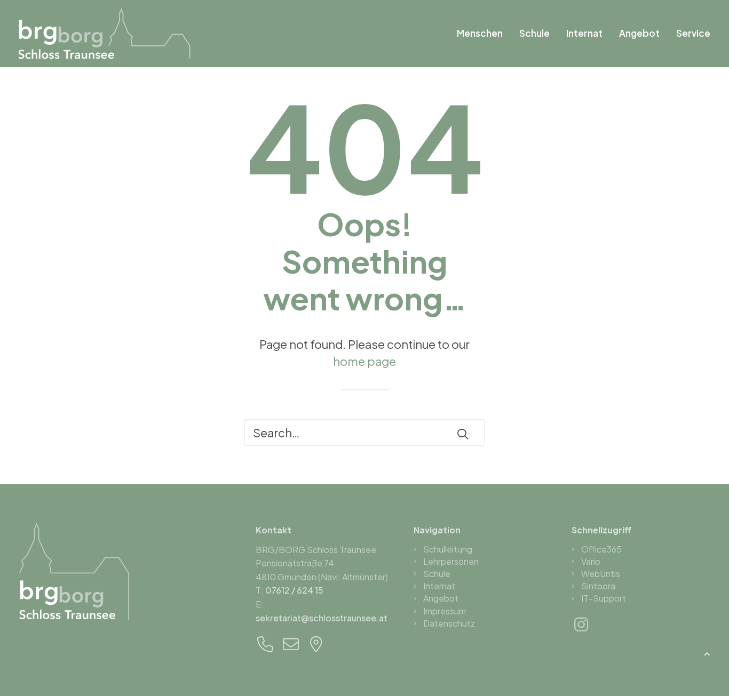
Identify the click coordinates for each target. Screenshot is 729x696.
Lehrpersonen (451, 561)
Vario (590, 561)
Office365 (601, 549)
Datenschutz (449, 623)
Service (693, 33)
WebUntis (600, 573)
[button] (462, 433)
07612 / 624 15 (294, 590)
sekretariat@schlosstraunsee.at (321, 617)
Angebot (639, 33)
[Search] (364, 432)
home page (364, 361)
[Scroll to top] (707, 652)
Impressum (444, 611)
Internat (584, 33)
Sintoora (598, 585)
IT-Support (603, 598)
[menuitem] (483, 33)
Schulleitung (447, 549)
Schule (534, 33)
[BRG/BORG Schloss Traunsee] (105, 33)
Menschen (480, 33)
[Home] (74, 571)
